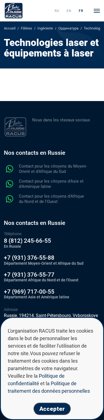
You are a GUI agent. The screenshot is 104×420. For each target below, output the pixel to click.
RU (57, 11)
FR (81, 11)
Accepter (52, 408)
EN (69, 11)
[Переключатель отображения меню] (96, 11)
